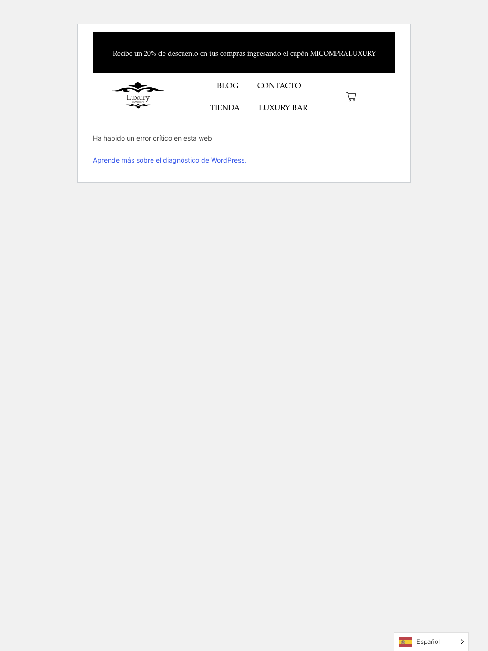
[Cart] (351, 97)
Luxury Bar (283, 107)
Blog (227, 86)
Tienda (225, 107)
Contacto (279, 86)
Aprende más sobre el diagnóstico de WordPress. (169, 160)
